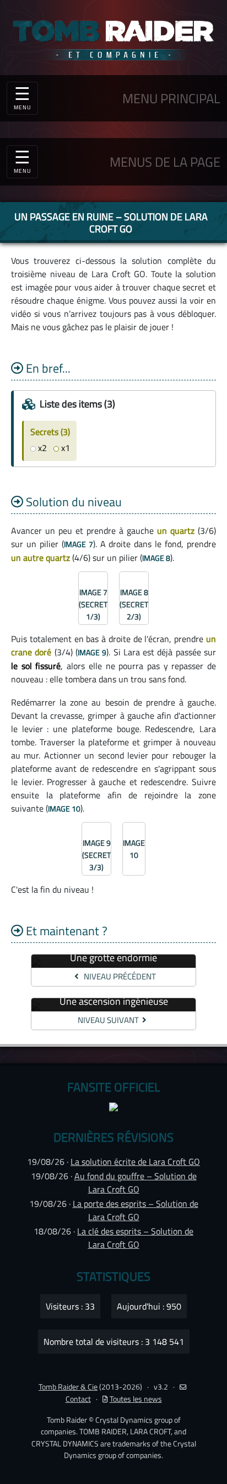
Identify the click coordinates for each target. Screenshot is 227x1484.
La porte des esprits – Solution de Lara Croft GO (135, 1210)
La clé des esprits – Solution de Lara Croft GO (135, 1238)
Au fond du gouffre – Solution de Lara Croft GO (135, 1182)
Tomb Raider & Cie (68, 1387)
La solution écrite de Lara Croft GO (135, 1161)
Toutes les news (136, 1399)
